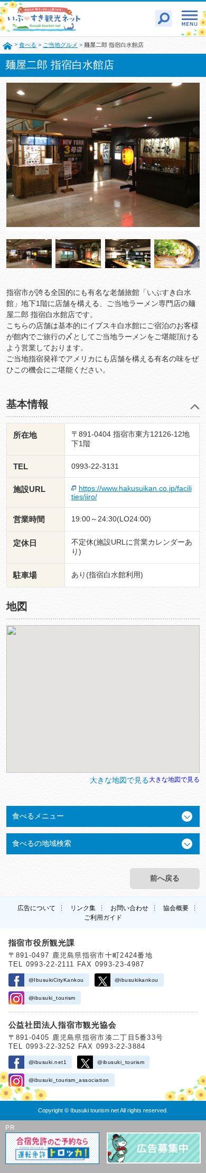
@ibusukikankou (136, 980)
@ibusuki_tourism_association (69, 1080)
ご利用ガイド (103, 917)
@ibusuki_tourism (52, 998)
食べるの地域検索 (41, 843)
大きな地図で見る (174, 779)
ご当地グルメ (60, 45)
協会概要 (176, 908)
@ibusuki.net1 (48, 1062)
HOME (8, 45)
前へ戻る (165, 878)
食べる (27, 45)
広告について (36, 908)
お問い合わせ (129, 908)
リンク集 (83, 908)
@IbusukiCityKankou (56, 980)
